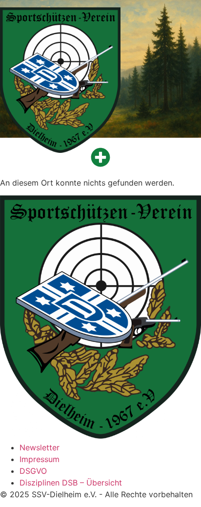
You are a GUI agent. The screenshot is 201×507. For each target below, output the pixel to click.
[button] (100, 157)
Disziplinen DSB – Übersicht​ (71, 482)
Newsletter (40, 447)
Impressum (40, 459)
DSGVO (33, 471)
